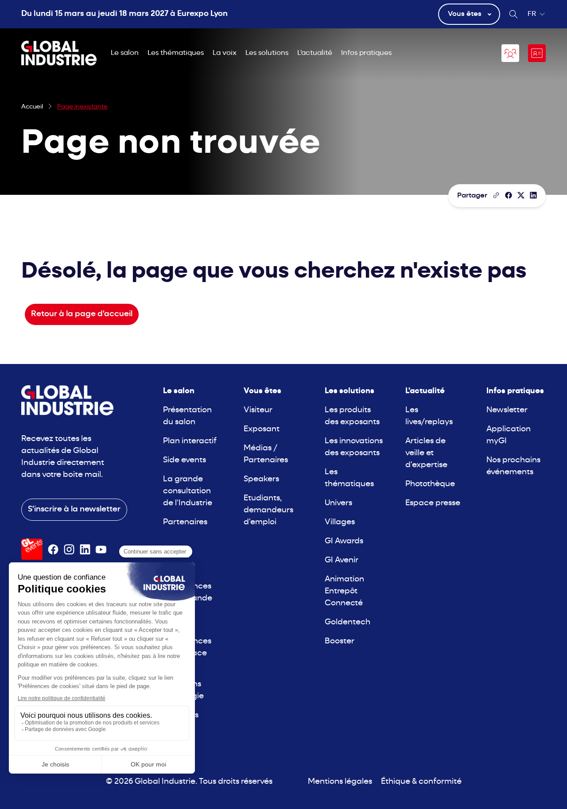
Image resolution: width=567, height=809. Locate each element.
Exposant (262, 429)
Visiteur (258, 410)
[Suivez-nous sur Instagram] (69, 549)
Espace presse (432, 503)
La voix (225, 53)
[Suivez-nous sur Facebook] (53, 549)
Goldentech (347, 622)
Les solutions (266, 53)
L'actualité (314, 53)
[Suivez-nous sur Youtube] (101, 549)
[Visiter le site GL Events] (32, 549)
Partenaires (185, 522)
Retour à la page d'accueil (81, 314)
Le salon (125, 53)
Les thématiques (176, 53)
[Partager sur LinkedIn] (533, 195)
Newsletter (507, 410)
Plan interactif (190, 441)
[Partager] (508, 195)
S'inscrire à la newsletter (74, 509)
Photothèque (430, 484)
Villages (340, 522)
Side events (184, 460)
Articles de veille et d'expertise (426, 453)
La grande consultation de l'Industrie (187, 491)
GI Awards (344, 541)
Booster (339, 641)
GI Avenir (341, 560)
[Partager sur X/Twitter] (520, 195)
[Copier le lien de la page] (496, 195)
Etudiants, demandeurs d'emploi (268, 510)
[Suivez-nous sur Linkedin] (85, 549)
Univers (338, 503)
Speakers (261, 479)
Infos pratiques (366, 53)
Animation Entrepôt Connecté (344, 591)
